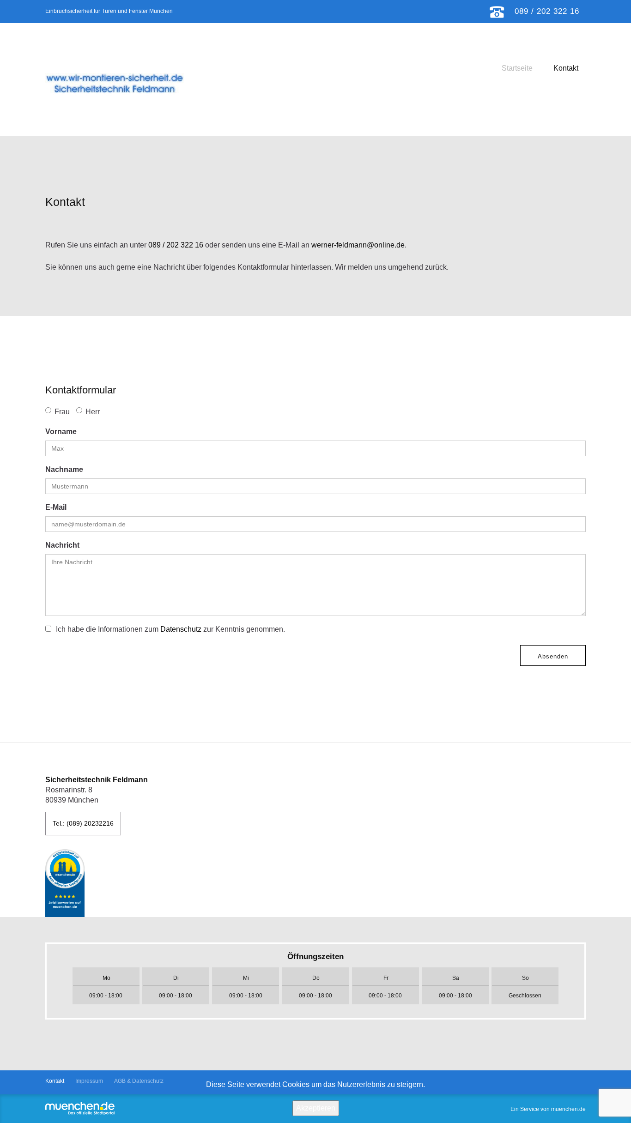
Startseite (517, 68)
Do (316, 978)
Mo (106, 978)
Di (176, 978)
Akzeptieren (315, 1108)
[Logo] (114, 83)
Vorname (61, 431)
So (525, 978)
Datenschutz (180, 629)
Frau (62, 412)
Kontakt (565, 68)
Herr (92, 412)
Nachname (64, 469)
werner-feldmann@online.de (358, 245)
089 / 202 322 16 (175, 245)
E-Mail (56, 507)
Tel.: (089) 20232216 (83, 823)
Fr (385, 978)
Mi (246, 978)
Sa (455, 978)
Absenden (553, 656)
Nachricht (62, 545)
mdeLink (65, 883)
